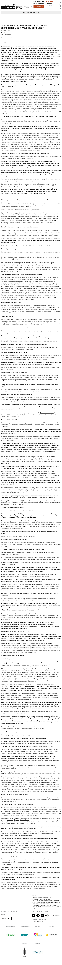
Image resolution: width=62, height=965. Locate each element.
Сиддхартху (4, 835)
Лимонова (10, 820)
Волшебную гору (26, 886)
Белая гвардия (30, 341)
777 (24, 782)
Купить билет (39, 6)
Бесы (15, 473)
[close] (61, 915)
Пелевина (48, 813)
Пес (22, 784)
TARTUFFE (49, 3)
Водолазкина (56, 813)
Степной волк (46, 832)
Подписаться (6, 918)
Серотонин (25, 415)
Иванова (41, 813)
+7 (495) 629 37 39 (40, 1)
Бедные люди (32, 473)
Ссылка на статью (6, 38)
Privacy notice (57, 915)
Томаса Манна (24, 820)
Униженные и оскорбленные (46, 473)
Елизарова (35, 813)
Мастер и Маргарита (39, 74)
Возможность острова (47, 413)
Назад (5, 42)
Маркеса (16, 820)
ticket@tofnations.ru (39, 3)
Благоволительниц (35, 818)
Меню (31, 18)
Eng (60, 4)
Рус (60, 2)
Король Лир (11, 649)
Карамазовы (22, 473)
